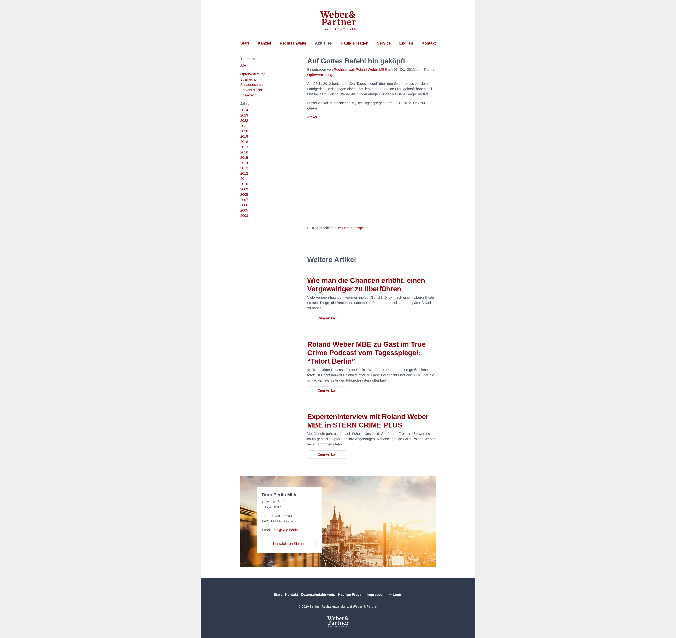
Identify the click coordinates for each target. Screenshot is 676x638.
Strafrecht (248, 79)
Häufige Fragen (354, 43)
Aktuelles (323, 43)
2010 (244, 184)
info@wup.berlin (285, 530)
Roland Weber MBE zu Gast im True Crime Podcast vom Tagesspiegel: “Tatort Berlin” (366, 352)
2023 (244, 115)
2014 (244, 163)
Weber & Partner (365, 606)
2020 (244, 131)
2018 (244, 142)
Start (244, 43)
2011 (244, 179)
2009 (244, 189)
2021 (244, 126)
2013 (244, 168)
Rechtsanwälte (293, 43)
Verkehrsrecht (251, 90)
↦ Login (395, 594)
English (406, 43)
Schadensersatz (252, 85)
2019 (244, 136)
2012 (244, 173)
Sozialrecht (249, 95)
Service (384, 43)
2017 (244, 147)
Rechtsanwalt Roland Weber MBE (360, 69)
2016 (244, 152)
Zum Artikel (327, 318)
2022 (244, 120)
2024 (244, 110)
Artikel (312, 117)
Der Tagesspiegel (355, 228)
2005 (244, 210)
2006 (244, 205)
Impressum (376, 594)
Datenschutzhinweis (318, 594)
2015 (244, 157)
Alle (243, 65)
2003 (244, 216)
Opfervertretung (252, 74)
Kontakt (429, 43)
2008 (244, 194)
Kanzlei (264, 43)
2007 (244, 200)
